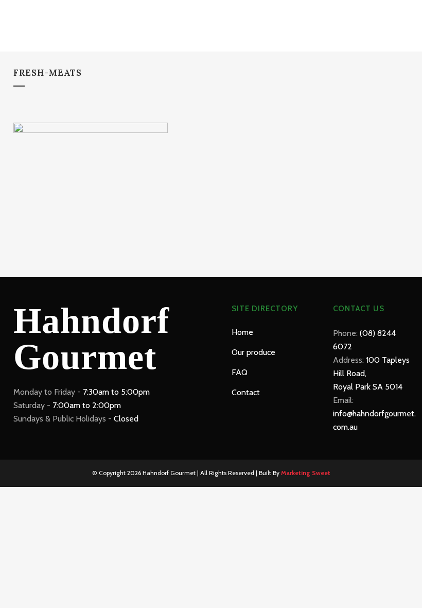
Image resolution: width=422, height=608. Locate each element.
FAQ (240, 372)
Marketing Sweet (305, 473)
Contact (246, 392)
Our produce (253, 352)
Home (242, 332)
